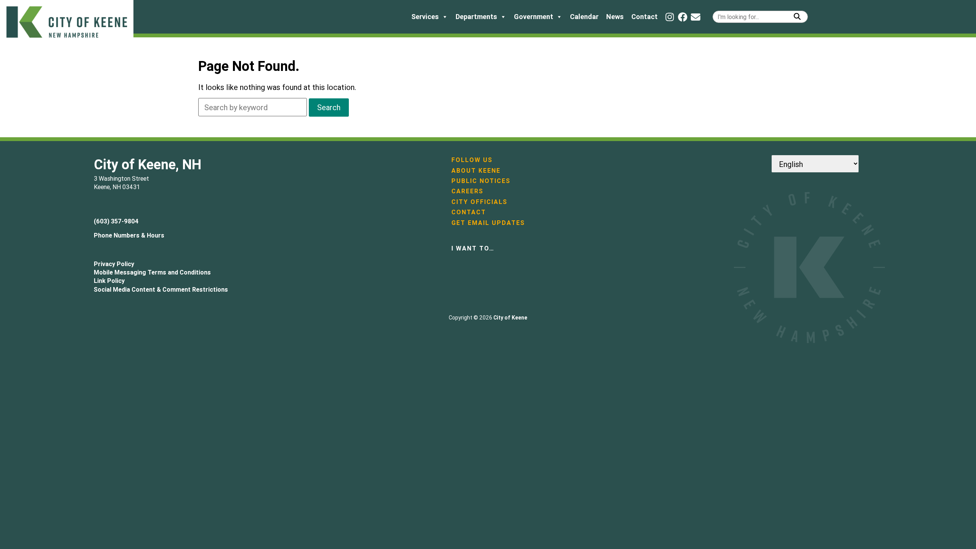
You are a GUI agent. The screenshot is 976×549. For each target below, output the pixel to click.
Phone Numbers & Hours (129, 235)
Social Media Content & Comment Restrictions (161, 289)
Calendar (584, 16)
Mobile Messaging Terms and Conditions (152, 272)
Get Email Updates (488, 222)
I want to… (472, 248)
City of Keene (510, 317)
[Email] (695, 17)
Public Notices (480, 181)
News (615, 16)
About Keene (476, 170)
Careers (467, 191)
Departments (476, 16)
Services (425, 16)
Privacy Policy (114, 264)
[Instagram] (669, 17)
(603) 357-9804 (116, 221)
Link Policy (109, 280)
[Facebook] (682, 17)
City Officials (479, 201)
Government (533, 16)
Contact (644, 16)
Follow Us (472, 160)
